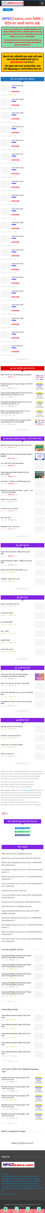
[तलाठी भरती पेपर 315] (5, 129)
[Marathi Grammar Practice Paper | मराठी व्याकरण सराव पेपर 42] (38, 1107)
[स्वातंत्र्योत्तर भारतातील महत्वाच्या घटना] (39, 738)
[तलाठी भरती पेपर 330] (5, 334)
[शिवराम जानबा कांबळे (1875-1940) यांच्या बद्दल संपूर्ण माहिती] (39, 554)
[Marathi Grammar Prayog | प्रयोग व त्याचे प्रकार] (39, 447)
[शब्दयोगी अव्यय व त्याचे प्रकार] (39, 502)
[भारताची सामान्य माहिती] (39, 615)
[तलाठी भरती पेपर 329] (5, 320)
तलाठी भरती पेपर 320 (17, 195)
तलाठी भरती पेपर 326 (17, 277)
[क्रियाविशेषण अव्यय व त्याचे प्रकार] (39, 529)
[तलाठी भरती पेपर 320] (5, 197)
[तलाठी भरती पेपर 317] (5, 156)
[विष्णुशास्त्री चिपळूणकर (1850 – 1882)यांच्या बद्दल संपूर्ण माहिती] (39, 563)
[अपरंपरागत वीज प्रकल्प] (39, 651)
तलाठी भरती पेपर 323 (17, 236)
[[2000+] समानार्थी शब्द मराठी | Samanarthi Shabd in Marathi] (39, 456)
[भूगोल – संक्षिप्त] (39, 633)
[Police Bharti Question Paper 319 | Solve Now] (38, 1054)
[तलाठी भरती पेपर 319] (5, 184)
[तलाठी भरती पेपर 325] (5, 266)
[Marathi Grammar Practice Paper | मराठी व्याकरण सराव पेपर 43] (38, 1098)
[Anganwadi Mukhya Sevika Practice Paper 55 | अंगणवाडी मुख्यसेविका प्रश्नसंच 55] (38, 985)
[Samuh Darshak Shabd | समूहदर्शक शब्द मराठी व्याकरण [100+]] (39, 474)
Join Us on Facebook (23, 835)
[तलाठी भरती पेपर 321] (5, 211)
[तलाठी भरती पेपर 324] (5, 252)
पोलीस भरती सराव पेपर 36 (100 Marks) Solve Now (17, 854)
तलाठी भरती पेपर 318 (17, 168)
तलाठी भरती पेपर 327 (17, 291)
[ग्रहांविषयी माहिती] (39, 642)
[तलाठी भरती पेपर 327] (5, 293)
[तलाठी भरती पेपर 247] (5, 88)
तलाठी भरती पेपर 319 (17, 181)
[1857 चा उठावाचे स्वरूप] (39, 756)
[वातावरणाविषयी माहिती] (39, 624)
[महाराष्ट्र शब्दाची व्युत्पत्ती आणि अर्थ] (39, 606)
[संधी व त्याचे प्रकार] (39, 520)
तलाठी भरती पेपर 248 (17, 99)
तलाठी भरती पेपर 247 (17, 86)
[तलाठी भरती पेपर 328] (5, 307)
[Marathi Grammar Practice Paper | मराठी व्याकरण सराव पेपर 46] (39, 386)
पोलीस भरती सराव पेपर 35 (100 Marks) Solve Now (17, 906)
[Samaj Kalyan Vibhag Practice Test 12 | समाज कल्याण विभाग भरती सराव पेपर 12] (39, 404)
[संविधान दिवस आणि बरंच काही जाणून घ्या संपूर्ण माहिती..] (39, 686)
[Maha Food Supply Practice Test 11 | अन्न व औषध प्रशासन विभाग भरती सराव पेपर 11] (39, 413)
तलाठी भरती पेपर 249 (17, 113)
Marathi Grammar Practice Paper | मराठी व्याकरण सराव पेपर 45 (21, 902)
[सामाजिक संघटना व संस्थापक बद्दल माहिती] (39, 747)
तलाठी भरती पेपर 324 (17, 250)
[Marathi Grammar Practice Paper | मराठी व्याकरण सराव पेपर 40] (38, 1116)
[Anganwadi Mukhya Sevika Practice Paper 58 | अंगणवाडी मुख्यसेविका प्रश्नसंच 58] (38, 958)
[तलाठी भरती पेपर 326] (5, 279)
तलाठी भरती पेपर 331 (17, 346)
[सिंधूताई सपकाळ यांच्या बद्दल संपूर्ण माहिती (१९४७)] (39, 572)
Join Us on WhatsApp (23, 832)
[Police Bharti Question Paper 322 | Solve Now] (38, 1045)
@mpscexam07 (27, 1143)
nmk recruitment (29, 790)
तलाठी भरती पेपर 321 (17, 209)
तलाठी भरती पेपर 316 (17, 140)
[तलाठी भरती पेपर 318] (5, 170)
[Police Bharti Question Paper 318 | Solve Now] (38, 1017)
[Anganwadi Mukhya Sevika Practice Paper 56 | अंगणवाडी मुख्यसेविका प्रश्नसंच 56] (38, 976)
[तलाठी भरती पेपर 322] (5, 225)
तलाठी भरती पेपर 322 (17, 223)
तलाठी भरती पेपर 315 (17, 127)
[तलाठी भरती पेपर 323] (5, 238)
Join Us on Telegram (23, 828)
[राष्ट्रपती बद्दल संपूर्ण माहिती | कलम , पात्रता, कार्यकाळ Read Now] (39, 695)
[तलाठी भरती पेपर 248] (5, 101)
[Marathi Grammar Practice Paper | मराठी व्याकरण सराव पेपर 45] (38, 1080)
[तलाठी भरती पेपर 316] (5, 142)
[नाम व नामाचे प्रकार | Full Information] (39, 465)
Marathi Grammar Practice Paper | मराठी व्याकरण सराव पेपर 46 (21, 858)
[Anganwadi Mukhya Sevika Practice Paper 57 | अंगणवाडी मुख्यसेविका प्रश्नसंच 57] (38, 967)
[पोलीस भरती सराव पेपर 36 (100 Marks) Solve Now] (39, 377)
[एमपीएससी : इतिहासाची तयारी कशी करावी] (39, 729)
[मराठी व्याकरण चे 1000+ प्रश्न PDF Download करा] (39, 483)
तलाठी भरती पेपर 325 (17, 264)
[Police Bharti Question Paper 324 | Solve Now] (38, 1027)
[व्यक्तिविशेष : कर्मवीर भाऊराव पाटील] (39, 581)
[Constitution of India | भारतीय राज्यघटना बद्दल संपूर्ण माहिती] (39, 704)
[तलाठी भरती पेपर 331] (5, 348)
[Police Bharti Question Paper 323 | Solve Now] (38, 1036)
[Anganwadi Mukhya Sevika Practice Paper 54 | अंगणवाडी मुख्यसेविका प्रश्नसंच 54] (38, 994)
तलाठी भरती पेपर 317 (17, 154)
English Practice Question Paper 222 (14, 891)
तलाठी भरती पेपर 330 (17, 332)
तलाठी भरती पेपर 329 (17, 318)
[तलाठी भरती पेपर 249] (5, 115)
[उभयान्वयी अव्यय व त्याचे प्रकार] (39, 511)
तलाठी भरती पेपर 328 (17, 305)
